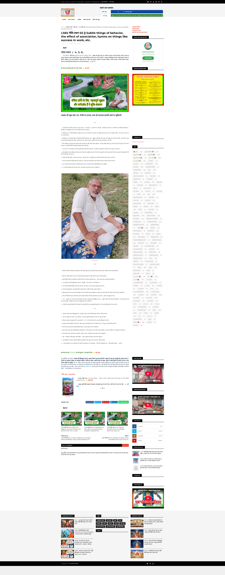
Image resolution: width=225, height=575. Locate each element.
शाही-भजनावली (141, 237)
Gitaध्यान (147, 285)
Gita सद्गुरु (149, 279)
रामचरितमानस (151, 231)
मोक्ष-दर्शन (153, 228)
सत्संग (150, 258)
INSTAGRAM (140, 435)
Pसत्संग (145, 313)
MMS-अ (146, 304)
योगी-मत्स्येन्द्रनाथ (137, 231)
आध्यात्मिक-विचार (137, 170)
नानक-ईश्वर (151, 197)
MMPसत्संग (149, 298)
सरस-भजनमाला (137, 270)
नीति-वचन (75, 27)
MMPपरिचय (136, 298)
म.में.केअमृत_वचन (137, 221)
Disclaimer (88, 1)
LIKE (161, 426)
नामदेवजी (135, 206)
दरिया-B (135, 188)
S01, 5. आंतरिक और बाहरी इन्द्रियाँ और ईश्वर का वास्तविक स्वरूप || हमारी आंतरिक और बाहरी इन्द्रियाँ (153, 521)
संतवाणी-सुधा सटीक (154, 255)
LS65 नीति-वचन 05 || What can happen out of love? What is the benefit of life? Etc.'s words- (71, 429)
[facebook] (147, 2)
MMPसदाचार (137, 301)
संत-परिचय (136, 246)
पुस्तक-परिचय (136, 215)
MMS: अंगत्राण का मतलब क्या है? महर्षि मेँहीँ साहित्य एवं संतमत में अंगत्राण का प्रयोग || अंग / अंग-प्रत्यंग (84, 552)
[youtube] (153, 2)
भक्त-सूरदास (136, 218)
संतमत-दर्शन (151, 249)
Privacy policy (80, 1)
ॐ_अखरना (150, 161)
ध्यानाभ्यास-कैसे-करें (138, 197)
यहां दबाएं (87, 68)
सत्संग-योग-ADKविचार (138, 264)
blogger (125, 445)
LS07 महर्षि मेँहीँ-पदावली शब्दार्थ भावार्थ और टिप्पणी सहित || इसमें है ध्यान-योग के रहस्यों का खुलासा (151, 452)
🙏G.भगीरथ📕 (152, 157)
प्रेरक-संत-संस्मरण (151, 215)
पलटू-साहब (136, 212)
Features (71, 19)
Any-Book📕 (137, 276)
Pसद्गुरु (156, 313)
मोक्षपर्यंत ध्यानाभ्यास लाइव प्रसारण (139, 32)
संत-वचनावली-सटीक (138, 249)
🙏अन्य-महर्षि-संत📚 (149, 151)
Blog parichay (95, 1)
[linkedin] (161, 2)
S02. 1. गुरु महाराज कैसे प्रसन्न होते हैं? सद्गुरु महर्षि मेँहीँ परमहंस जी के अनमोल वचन (84, 521)
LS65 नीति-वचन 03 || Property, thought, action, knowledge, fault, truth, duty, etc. (115, 429)
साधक (148, 270)
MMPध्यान (153, 295)
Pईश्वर (154, 310)
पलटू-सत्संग (151, 209)
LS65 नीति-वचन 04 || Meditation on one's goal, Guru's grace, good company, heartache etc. (94, 429)
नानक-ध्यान (136, 200)
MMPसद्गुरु (150, 301)
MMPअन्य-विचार (155, 291)
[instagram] (156, 2)
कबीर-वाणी (136, 173)
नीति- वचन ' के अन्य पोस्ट (68, 374)
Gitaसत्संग (159, 285)
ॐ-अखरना (136, 164)
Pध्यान (135, 313)
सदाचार (139, 267)
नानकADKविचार (137, 203)
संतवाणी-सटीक (152, 252)
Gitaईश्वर (136, 285)
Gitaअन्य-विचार (153, 282)
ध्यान (149, 194)
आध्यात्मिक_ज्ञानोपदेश (150, 167)
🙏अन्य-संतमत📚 (137, 154)
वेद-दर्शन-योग (136, 234)
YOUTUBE (140, 440)
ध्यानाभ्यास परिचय (136, 27)
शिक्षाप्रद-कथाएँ (154, 237)
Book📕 (150, 276)
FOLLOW (160, 431)
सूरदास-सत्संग (136, 273)
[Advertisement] (148, 121)
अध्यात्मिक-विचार (69, 27)
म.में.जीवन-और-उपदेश (151, 221)
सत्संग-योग (136, 261)
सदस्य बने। (89, 366)
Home (62, 1)
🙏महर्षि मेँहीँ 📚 (151, 154)
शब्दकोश (158, 234)
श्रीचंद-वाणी (141, 243)
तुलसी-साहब (139, 185)
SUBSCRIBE (148, 58)
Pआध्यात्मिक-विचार (142, 310)
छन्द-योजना (147, 182)
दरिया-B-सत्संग (147, 188)
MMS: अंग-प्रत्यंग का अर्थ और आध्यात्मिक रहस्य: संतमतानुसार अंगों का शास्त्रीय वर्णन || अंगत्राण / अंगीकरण (83, 542)
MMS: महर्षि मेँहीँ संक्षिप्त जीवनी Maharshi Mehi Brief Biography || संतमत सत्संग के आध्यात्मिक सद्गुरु (84, 532)
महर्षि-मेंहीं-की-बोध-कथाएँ (139, 224)
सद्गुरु (150, 267)
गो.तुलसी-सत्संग (137, 179)
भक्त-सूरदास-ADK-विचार (152, 218)
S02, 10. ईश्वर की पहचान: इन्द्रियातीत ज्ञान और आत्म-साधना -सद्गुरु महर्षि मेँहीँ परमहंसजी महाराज (153, 542)
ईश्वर (149, 170)
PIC (140, 316)
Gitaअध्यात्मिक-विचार (138, 282)
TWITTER (140, 431)
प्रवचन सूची (111, 1)
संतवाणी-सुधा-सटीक (138, 258)
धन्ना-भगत (148, 191)
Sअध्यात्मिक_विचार (137, 319)
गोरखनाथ (135, 182)
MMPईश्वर (140, 295)
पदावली (156, 206)
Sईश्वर (149, 319)
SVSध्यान (136, 325)
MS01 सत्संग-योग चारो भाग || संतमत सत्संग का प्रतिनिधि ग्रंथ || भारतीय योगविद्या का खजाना (151, 459)
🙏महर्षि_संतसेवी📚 (138, 157)
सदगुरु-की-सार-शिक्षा (154, 264)
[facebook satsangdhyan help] (147, 563)
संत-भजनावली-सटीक (149, 246)
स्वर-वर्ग (148, 273)
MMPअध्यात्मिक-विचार (138, 291)
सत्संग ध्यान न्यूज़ (96, 19)
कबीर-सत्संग (147, 173)
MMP (151, 288)
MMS (135, 304)
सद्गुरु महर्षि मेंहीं (104, 1)
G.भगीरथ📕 (136, 279)
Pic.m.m (149, 316)
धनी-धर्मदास (136, 191)
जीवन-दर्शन (159, 182)
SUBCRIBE (160, 440)
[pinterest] (158, 2)
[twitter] (150, 2)
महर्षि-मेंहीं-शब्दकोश (155, 224)
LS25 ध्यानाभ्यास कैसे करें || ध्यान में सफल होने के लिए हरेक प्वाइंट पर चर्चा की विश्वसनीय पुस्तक (151, 467)
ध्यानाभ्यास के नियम (136, 30)
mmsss (157, 304)
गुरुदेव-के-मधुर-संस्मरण (138, 176)
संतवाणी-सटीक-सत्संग (138, 255)
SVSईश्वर (149, 322)
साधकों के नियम (135, 28)
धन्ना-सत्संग (159, 191)
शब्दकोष (79, 19)
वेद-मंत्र (147, 234)
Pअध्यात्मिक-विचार (142, 307)
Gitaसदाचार (140, 288)
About (67, 1)
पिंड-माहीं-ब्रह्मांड (148, 212)
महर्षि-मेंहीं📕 (140, 228)
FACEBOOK (140, 426)
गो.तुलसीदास (149, 179)
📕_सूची (135, 151)
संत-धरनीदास (153, 243)
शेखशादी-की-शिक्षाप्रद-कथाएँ (139, 240)
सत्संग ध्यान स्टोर (86, 19)
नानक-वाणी (147, 200)
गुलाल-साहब (152, 176)
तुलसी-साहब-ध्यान (153, 185)
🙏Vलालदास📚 (137, 161)
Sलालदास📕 (136, 322)
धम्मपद (138, 194)
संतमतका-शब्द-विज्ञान (138, 252)
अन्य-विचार (136, 167)
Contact (73, 1)
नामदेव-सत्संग (151, 203)
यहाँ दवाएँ (90, 380)
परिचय (140, 209)
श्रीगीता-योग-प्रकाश (157, 240)
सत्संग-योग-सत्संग (149, 261)
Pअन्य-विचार (155, 307)
